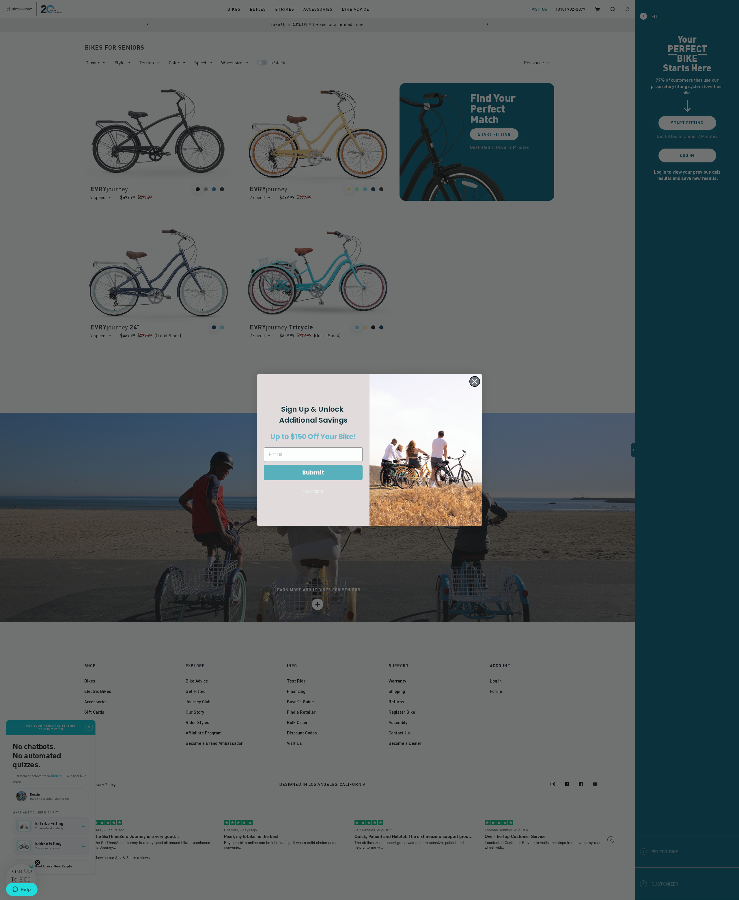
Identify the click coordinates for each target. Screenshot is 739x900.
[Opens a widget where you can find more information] (22, 890)
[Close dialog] (475, 381)
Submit (313, 472)
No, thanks (313, 491)
